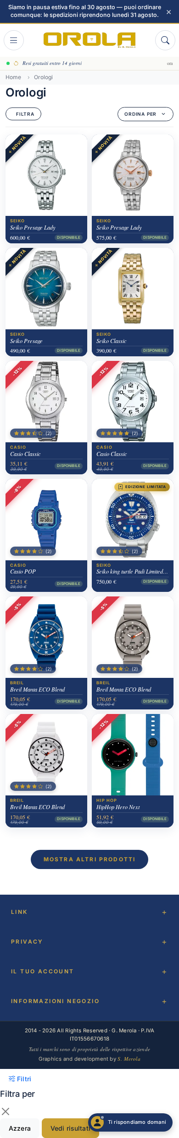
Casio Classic (25, 454)
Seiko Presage (26, 341)
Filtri (24, 1079)
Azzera (20, 1128)
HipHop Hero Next (118, 807)
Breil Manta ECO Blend (37, 689)
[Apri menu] (14, 40)
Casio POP (23, 571)
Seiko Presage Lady (33, 227)
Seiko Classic (111, 341)
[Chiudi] (5, 1111)
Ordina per (140, 114)
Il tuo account (42, 971)
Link (19, 911)
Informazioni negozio (55, 1001)
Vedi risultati (70, 1128)
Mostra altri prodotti (89, 859)
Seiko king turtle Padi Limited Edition (132, 571)
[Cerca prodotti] (165, 40)
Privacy (27, 941)
